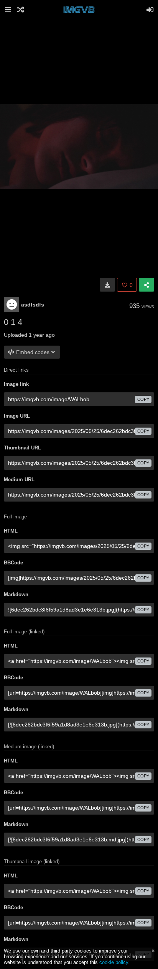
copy (143, 399)
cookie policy (113, 962)
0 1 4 (13, 322)
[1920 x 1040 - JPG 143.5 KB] (107, 285)
